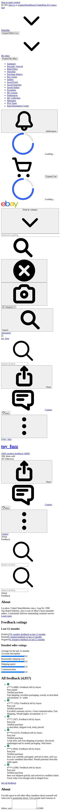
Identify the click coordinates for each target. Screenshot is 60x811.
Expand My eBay (9, 59)
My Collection (13, 98)
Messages (11, 100)
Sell (3, 7)
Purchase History (15, 74)
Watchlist (11, 71)
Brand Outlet (36, 5)
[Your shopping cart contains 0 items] (23, 176)
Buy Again (12, 77)
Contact (4, 534)
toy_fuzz (5, 338)
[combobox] (14, 363)
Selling (10, 79)
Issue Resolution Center (18, 106)
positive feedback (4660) (15, 453)
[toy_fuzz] (2, 336)
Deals (27, 5)
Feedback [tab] (5, 539)
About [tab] (4, 536)
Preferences (12, 95)
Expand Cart (51, 176)
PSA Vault (12, 103)
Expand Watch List (10, 33)
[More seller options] (24, 426)
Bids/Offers (12, 69)
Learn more (6, 616)
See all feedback (8, 783)
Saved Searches (14, 85)
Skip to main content (10, 2)
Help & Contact (49, 5)
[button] (27, 320)
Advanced (6, 333)
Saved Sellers (13, 87)
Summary (11, 64)
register (21, 5)
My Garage (12, 92)
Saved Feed (12, 82)
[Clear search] (24, 270)
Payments (11, 90)
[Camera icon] (24, 294)
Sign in (11, 5)
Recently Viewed (15, 66)
